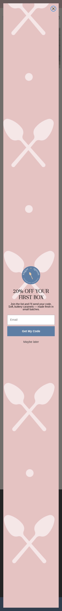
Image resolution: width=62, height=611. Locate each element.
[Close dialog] (53, 8)
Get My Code (31, 331)
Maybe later (31, 342)
